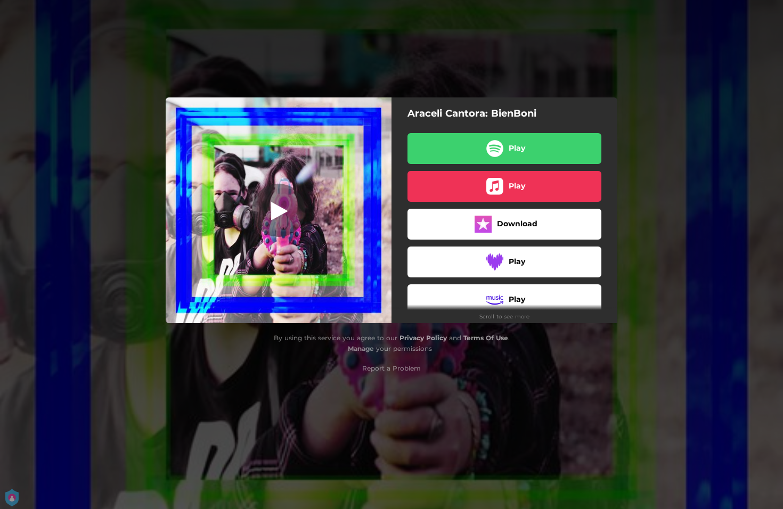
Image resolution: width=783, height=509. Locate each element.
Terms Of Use (485, 338)
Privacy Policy (423, 338)
